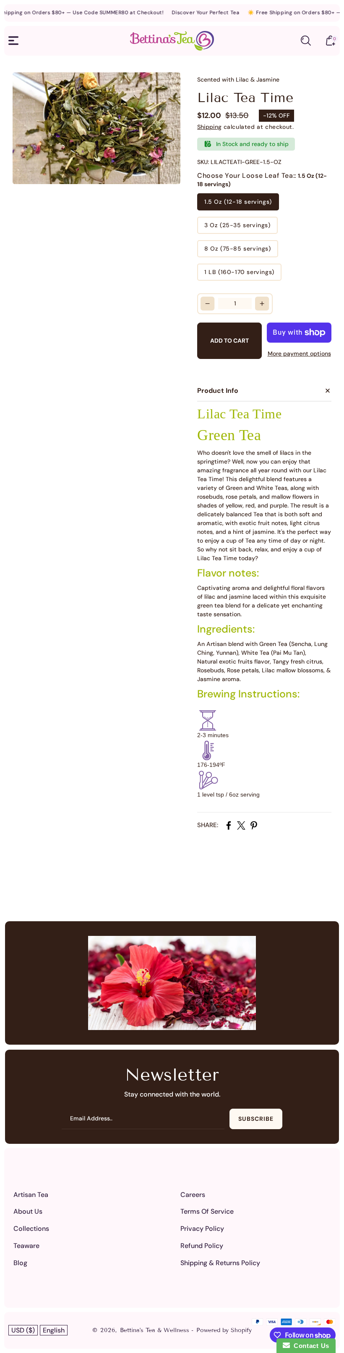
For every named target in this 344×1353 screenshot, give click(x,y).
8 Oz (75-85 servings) (237, 248)
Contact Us (309, 1345)
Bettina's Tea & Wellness (155, 1330)
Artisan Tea (30, 1194)
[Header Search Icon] (306, 41)
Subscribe (256, 1118)
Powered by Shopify (224, 1330)
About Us (27, 1211)
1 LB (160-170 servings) (239, 272)
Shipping (209, 127)
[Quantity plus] (262, 304)
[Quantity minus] (207, 304)
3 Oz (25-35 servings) (237, 225)
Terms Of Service (207, 1211)
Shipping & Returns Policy (220, 1262)
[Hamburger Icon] (13, 41)
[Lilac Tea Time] (96, 128)
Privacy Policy (202, 1228)
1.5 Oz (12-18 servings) (238, 201)
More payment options (299, 353)
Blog (20, 1262)
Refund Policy (201, 1245)
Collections (31, 1228)
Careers (192, 1194)
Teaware (26, 1245)
